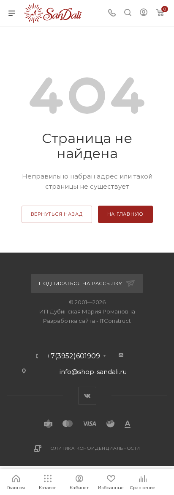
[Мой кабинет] (143, 13)
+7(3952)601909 (73, 356)
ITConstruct (115, 320)
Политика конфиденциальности (94, 448)
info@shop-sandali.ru (93, 372)
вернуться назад (57, 214)
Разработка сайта (69, 320)
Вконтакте (87, 396)
